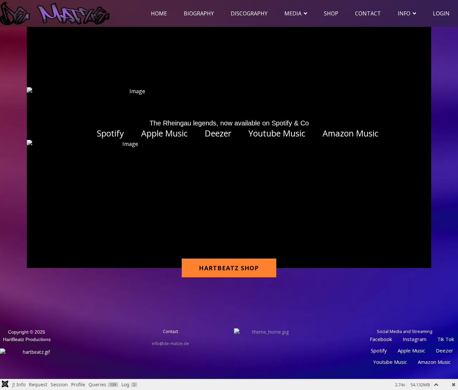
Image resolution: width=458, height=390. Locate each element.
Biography (199, 13)
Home (159, 13)
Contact (368, 13)
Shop (331, 13)
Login (441, 13)
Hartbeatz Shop (229, 268)
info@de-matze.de (170, 343)
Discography (249, 13)
